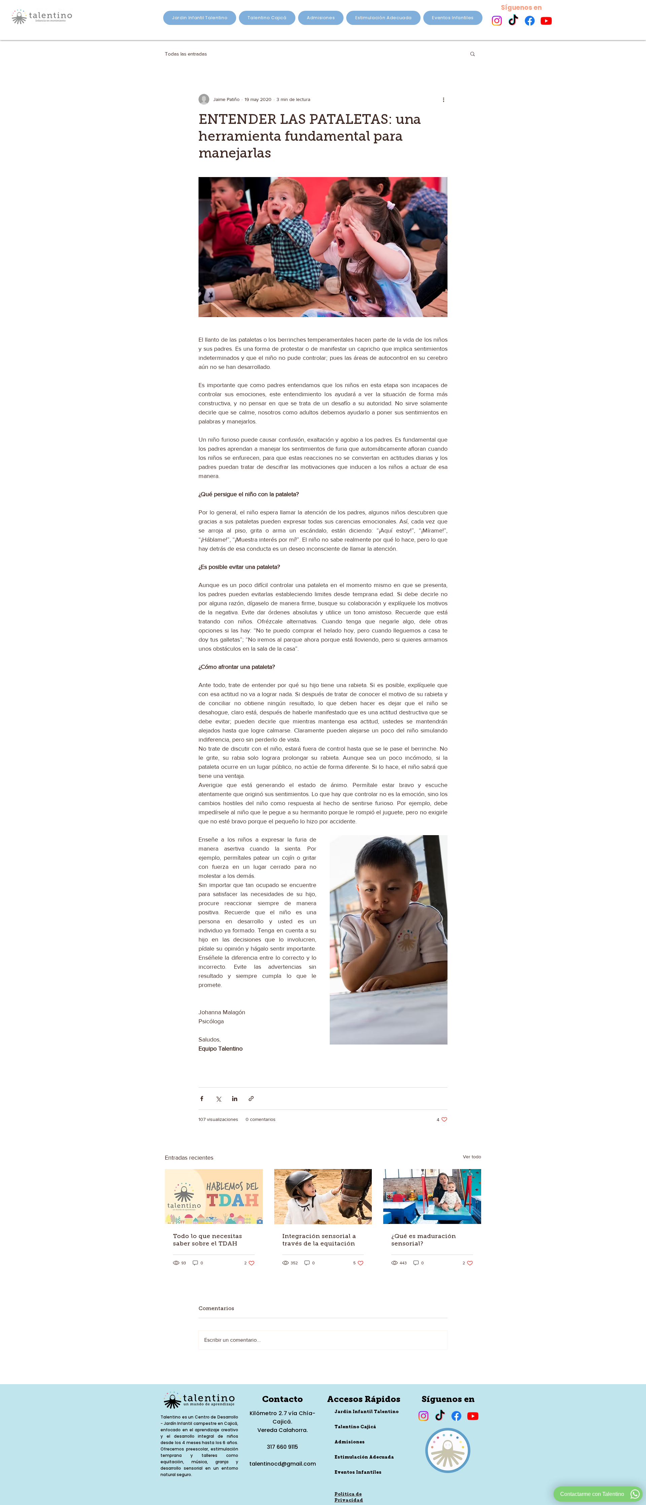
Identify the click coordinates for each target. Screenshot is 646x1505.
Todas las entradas (186, 54)
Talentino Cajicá (355, 1427)
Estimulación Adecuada (363, 1457)
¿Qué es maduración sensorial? (423, 1239)
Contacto (282, 1400)
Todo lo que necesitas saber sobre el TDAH (207, 1239)
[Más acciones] (443, 99)
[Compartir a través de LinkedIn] (234, 1098)
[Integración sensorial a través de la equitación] (323, 1196)
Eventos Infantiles (358, 1472)
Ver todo (472, 1156)
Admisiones (349, 1442)
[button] (472, 53)
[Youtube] (546, 20)
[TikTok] (513, 20)
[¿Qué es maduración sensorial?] (432, 1196)
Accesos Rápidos (363, 1400)
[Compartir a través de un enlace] (251, 1098)
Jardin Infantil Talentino (363, 1412)
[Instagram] (496, 20)
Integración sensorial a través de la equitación (319, 1239)
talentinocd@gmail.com (282, 1464)
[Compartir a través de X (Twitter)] (218, 1098)
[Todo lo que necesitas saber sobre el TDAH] (214, 1196)
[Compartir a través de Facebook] (202, 1098)
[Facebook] (529, 20)
